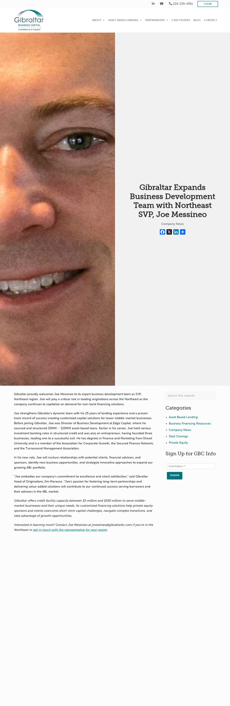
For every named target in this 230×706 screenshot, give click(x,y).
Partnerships (155, 20)
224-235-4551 (182, 3)
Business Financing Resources (190, 423)
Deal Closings (178, 436)
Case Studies (181, 20)
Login (208, 4)
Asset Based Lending (183, 417)
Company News (172, 224)
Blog (197, 20)
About (96, 20)
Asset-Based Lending (123, 20)
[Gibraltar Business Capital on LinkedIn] (153, 3)
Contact (210, 20)
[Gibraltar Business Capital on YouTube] (161, 3)
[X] (169, 232)
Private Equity (178, 442)
